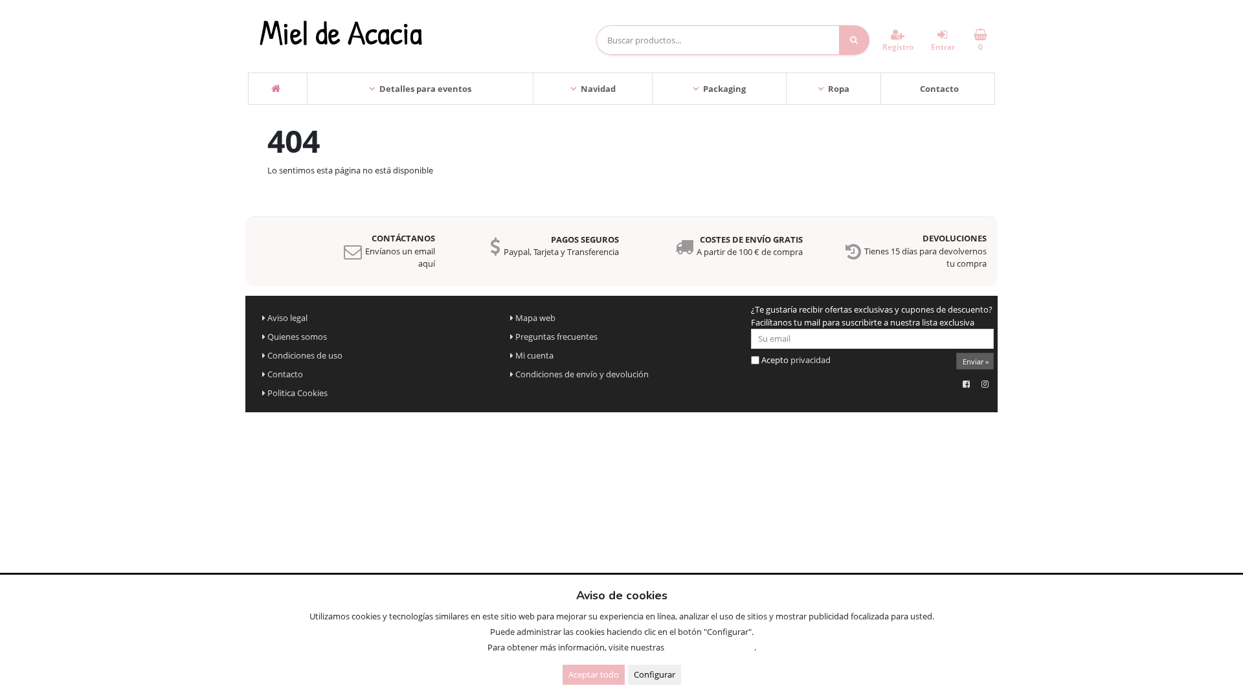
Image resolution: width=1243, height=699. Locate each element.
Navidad (598, 88)
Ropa (838, 88)
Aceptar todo (593, 674)
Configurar (654, 674)
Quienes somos (297, 336)
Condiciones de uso (304, 355)
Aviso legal (287, 318)
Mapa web (535, 318)
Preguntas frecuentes (556, 336)
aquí (426, 263)
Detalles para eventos (425, 88)
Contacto (939, 88)
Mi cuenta (534, 355)
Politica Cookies (297, 393)
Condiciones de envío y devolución (582, 374)
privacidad (810, 360)
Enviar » (976, 361)
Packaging (724, 88)
